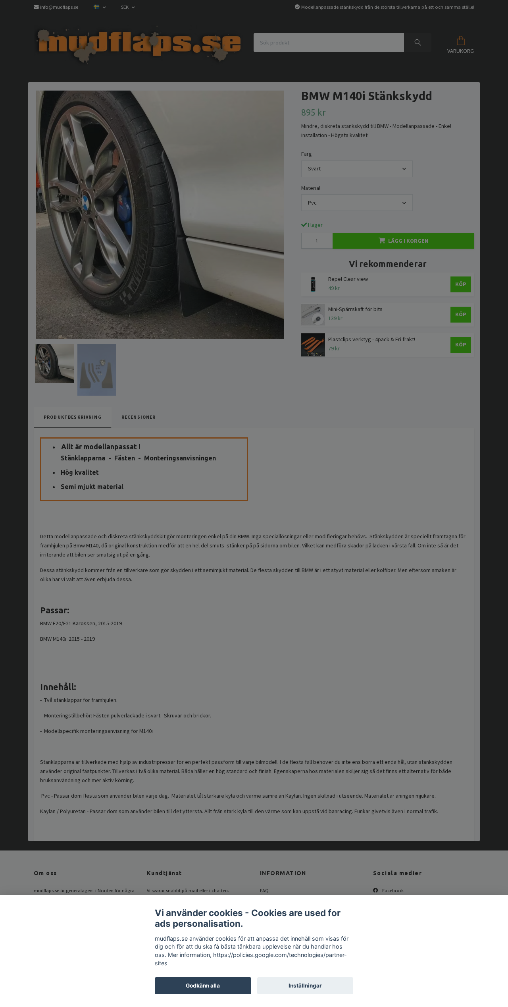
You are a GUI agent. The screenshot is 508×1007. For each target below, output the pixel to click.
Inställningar (305, 985)
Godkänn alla (203, 985)
